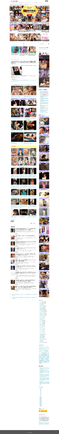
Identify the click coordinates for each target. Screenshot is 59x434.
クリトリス (41, 333)
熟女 (47, 359)
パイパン (43, 352)
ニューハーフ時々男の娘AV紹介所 (27, 84)
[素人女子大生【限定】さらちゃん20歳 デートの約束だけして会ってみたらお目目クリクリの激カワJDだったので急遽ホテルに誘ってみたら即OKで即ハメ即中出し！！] (20, 165)
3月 (40, 393)
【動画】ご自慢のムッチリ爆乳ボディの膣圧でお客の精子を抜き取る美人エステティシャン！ (30, 96)
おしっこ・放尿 (42, 326)
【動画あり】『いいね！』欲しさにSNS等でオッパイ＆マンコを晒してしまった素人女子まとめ (15, 176)
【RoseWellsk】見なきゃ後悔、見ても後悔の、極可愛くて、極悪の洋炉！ (44, 99)
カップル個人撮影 (42, 311)
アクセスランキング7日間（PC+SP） (19, 4)
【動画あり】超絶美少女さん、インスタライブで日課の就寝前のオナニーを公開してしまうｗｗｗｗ (23, 187)
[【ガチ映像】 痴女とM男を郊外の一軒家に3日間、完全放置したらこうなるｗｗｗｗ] (13, 268)
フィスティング (42, 332)
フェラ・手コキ (42, 328)
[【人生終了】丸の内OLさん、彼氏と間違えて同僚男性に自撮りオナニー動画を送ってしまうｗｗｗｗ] (13, 256)
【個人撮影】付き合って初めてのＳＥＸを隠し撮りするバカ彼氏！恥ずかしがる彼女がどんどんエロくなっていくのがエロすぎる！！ (25, 273)
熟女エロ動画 (41, 307)
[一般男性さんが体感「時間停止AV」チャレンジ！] (14, 156)
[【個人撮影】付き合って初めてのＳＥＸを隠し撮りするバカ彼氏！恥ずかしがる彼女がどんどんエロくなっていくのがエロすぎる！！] (13, 274)
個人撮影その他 (42, 313)
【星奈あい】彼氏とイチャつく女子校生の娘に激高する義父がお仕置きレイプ (44, 108)
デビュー (47, 349)
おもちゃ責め (40, 346)
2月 (40, 394)
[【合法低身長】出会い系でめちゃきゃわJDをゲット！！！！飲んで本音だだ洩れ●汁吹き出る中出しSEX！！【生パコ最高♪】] (27, 165)
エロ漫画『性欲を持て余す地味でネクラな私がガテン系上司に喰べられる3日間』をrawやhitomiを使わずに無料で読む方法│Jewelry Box (44, 92)
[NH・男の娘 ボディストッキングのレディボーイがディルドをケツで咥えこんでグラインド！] (13, 250)
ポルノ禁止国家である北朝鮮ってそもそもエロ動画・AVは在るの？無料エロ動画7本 (17, 118)
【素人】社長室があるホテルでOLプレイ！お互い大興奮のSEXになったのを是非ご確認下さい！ (24, 295)
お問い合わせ (11, 4)
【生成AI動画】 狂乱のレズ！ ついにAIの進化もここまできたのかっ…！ (17, 143)
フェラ (46, 352)
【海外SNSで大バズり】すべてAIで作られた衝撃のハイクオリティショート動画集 (44, 106)
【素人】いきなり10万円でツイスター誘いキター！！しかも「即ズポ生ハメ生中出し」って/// (44, 368)
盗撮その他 (41, 325)
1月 (40, 395)
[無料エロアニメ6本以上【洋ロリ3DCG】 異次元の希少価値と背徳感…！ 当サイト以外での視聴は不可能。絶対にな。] (13, 288)
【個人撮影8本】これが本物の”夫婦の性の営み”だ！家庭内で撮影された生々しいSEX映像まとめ (32, 176)
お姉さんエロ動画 (42, 306)
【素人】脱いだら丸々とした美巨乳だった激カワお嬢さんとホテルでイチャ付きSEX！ (17, 96)
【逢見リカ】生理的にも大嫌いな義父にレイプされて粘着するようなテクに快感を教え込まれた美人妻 (44, 103)
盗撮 (41, 360)
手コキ (44, 357)
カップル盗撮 (41, 320)
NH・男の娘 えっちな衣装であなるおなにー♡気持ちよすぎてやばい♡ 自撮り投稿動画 (44, 110)
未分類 (41, 341)
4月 (40, 392)
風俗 (40, 363)
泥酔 (47, 357)
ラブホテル (41, 353)
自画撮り (41, 361)
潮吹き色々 (41, 319)
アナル (41, 327)
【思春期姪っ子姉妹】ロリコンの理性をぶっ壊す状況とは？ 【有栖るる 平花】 (44, 101)
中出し (46, 353)
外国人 (41, 356)
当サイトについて (26, 4)
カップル (44, 349)
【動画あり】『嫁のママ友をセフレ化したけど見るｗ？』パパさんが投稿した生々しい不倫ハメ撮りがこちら (32, 187)
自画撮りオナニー (42, 314)
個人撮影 (44, 355)
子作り (46, 356)
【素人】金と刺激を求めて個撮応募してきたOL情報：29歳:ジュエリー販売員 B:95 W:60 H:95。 (24, 298)
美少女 (47, 360)
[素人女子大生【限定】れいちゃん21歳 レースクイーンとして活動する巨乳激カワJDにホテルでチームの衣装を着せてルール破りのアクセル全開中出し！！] (33, 165)
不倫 (43, 353)
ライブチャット (42, 312)
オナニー (42, 347)
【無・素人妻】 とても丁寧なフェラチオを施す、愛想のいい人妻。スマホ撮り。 (29, 131)
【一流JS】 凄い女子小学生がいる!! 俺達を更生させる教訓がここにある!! (44, 96)
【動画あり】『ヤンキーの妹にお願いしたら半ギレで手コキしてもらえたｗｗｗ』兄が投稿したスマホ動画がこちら (15, 187)
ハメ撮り (46, 350)
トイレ (40, 350)
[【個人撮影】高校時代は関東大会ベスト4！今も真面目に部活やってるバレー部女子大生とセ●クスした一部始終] (13, 230)
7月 (40, 390)
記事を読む (16, 252)
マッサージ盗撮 (42, 321)
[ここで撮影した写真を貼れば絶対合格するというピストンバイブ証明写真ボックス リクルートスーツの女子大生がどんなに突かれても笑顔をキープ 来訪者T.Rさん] (20, 156)
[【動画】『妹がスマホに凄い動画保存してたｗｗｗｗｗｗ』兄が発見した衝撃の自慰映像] (13, 262)
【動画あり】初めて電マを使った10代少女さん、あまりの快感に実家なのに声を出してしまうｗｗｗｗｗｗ (24, 176)
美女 (45, 360)
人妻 (41, 355)
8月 (40, 389)
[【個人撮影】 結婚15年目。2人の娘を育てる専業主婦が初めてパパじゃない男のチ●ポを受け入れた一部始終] (13, 282)
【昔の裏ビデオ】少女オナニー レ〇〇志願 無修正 (24, 216)
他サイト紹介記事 (33, 65)
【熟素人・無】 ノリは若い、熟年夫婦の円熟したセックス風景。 (17, 131)
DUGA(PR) (41, 336)
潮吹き (42, 359)
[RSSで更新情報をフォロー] (47, 1)
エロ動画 (41, 304)
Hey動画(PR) (41, 335)
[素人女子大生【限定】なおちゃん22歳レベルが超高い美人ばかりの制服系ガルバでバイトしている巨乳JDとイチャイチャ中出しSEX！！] (33, 156)
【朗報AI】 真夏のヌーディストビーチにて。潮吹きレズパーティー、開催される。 (30, 143)
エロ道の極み (14, 1)
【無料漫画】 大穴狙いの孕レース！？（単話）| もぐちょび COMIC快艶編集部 (44, 113)
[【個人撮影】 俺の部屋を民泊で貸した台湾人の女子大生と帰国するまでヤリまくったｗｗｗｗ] (13, 243)
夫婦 (44, 356)
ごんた (35, 223)
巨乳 (42, 357)
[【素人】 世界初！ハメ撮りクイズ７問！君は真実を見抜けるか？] (13, 237)
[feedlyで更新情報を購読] (45, 1)
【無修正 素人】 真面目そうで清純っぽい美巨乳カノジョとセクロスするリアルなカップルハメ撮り (15, 207)
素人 (32, 223)
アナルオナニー (42, 318)
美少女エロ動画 (42, 305)
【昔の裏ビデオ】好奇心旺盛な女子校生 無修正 (15, 216)
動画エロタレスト (47, 32)
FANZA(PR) (41, 334)
